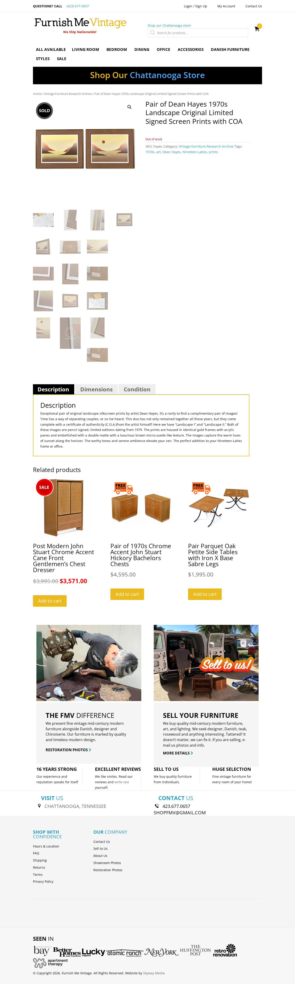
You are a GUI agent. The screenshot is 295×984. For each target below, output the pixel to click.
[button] (129, 107)
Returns (39, 867)
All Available (51, 49)
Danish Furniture (230, 49)
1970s (149, 152)
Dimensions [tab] (96, 389)
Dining (141, 49)
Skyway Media (154, 973)
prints (213, 152)
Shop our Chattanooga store (169, 25)
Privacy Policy (43, 881)
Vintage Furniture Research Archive (68, 94)
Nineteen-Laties (195, 152)
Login (188, 6)
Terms (38, 874)
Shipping (40, 860)
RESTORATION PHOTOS (67, 749)
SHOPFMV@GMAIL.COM (180, 812)
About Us (100, 855)
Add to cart (50, 601)
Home (37, 94)
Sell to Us (100, 848)
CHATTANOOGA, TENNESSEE (75, 806)
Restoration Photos (107, 870)
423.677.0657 (176, 806)
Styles (43, 58)
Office (163, 49)
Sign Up (201, 6)
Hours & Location (46, 846)
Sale (61, 58)
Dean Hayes (171, 152)
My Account (226, 6)
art (158, 152)
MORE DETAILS (177, 753)
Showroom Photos (107, 863)
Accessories (191, 49)
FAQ (36, 853)
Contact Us (253, 6)
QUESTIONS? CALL (61, 6)
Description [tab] (53, 389)
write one (122, 782)
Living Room (85, 49)
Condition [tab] (137, 389)
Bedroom (116, 49)
